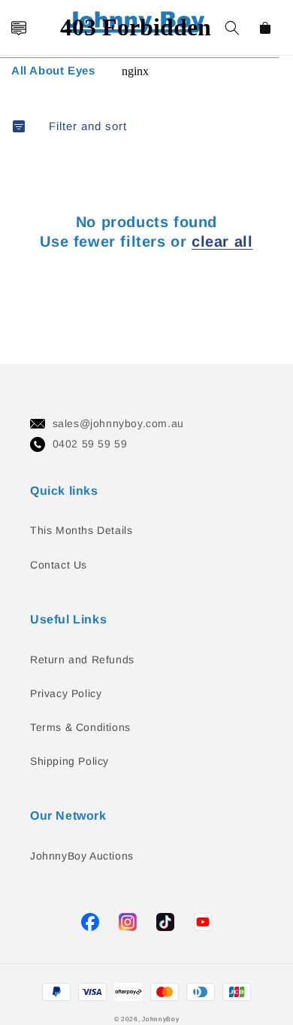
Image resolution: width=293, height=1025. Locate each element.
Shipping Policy (69, 761)
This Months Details (81, 530)
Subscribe (17, 467)
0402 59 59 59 (90, 444)
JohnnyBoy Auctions (82, 856)
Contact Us (58, 565)
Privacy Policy (65, 693)
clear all (222, 241)
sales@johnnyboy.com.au (118, 423)
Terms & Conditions (80, 727)
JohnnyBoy (160, 1019)
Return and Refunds (82, 660)
